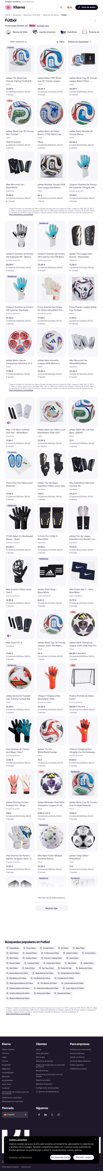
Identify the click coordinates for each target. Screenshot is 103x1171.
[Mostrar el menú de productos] (95, 20)
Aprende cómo (43, 26)
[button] (69, 7)
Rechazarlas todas (60, 1157)
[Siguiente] (94, 32)
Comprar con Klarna (13, 2)
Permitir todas (83, 1157)
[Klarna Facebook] (39, 1115)
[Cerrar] (95, 1139)
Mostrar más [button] (51, 908)
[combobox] (79, 42)
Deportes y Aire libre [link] (31, 15)
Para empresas (28, 2)
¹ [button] (18, 91)
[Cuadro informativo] (25, 42)
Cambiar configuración (20, 1157)
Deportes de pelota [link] (51, 15)
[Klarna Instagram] (59, 1115)
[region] (51, 1150)
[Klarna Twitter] (52, 1115)
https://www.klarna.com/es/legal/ (21, 214)
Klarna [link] (7, 15)
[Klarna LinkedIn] (46, 1115)
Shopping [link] (17, 15)
